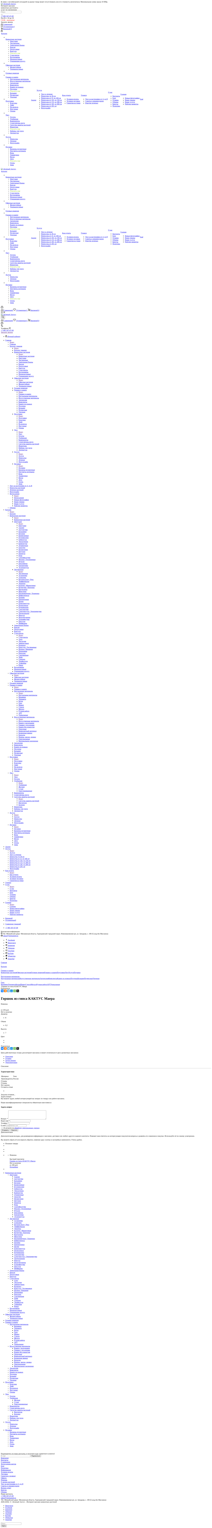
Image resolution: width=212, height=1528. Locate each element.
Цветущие (22, 526)
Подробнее (14, 1167)
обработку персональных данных (27, 1128)
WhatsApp (11, 956)
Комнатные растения (26, 356)
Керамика (4, 984)
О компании (5, 1462)
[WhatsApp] (14, 991)
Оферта (4, 1478)
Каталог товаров (20, 350)
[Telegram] (8, 991)
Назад (12, 342)
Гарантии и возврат (8, 1476)
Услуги (21, 456)
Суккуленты (23, 637)
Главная (13, 344)
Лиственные (23, 573)
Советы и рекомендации (10, 1486)
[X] (17, 991)
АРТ (49, 984)
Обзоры (4, 1492)
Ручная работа (41, 984)
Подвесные (88, 978)
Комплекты (52, 978)
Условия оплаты (7, 1472)
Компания (5, 1458)
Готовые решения (37, 972)
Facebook (11, 940)
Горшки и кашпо (25, 394)
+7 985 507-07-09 (7, 16)
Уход (20, 434)
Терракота (12, 984)
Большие (81, 978)
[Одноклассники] (5, 991)
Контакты (4, 1460)
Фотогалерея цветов (8, 1464)
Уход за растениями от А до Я (12, 1484)
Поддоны (74, 978)
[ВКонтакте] (2, 991)
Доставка (4, 1474)
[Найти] (2, 14)
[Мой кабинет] (2, 31)
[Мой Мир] (11, 991)
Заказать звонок (7, 332)
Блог (2, 1466)
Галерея (13, 906)
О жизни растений (8, 1482)
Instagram (11, 945)
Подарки (22, 468)
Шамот (22, 984)
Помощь (4, 1480)
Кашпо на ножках (64, 978)
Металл (33, 984)
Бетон (18, 984)
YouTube (11, 951)
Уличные (96, 978)
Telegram (11, 948)
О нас (12, 889)
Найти (4, 1526)
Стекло (28, 984)
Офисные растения (26, 382)
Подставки (23, 418)
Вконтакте (12, 943)
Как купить (14, 875)
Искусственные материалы (29, 721)
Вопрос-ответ (6, 1488)
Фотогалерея (19, 498)
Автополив (44, 978)
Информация (6, 1470)
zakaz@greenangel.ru (10, 936)
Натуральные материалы (28, 695)
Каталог (13, 514)
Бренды (4, 1490)
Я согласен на (22, 1128)
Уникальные (55, 984)
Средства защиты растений (29, 801)
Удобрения (23, 785)
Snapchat (11, 959)
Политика (4, 1468)
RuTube (11, 953)
